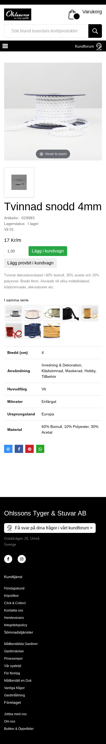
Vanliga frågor (14, 688)
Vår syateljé (12, 666)
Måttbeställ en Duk (18, 681)
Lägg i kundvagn (48, 251)
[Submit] (95, 31)
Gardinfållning (14, 695)
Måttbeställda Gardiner (21, 644)
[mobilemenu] (4, 47)
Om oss (9, 721)
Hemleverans (14, 618)
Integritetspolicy (15, 625)
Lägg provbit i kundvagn (30, 263)
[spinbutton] (15, 251)
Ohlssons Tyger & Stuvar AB (45, 513)
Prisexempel (13, 658)
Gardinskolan (14, 651)
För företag (12, 673)
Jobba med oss (15, 714)
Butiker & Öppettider (19, 729)
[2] (8, 559)
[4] (21, 559)
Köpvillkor (11, 596)
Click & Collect (15, 603)
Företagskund (14, 588)
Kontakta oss (13, 610)
